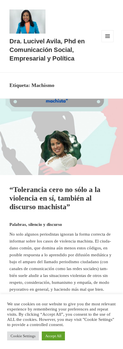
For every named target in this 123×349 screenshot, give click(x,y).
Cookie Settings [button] (23, 336)
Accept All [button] (53, 336)
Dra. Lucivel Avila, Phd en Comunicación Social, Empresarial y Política (47, 50)
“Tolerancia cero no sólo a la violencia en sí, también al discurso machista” (54, 198)
